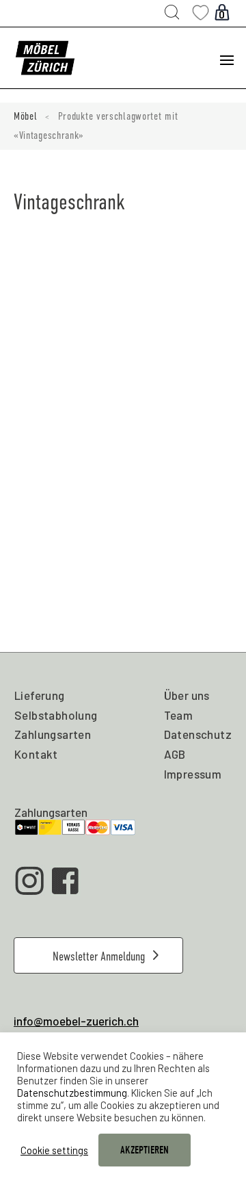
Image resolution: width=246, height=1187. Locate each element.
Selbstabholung (56, 715)
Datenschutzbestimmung (72, 1092)
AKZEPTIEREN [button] (144, 1150)
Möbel (26, 116)
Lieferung (39, 695)
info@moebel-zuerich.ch (76, 1021)
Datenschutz (198, 734)
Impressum (193, 774)
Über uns (187, 695)
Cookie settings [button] (54, 1150)
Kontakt (36, 754)
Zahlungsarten (52, 734)
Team (178, 715)
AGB (175, 754)
